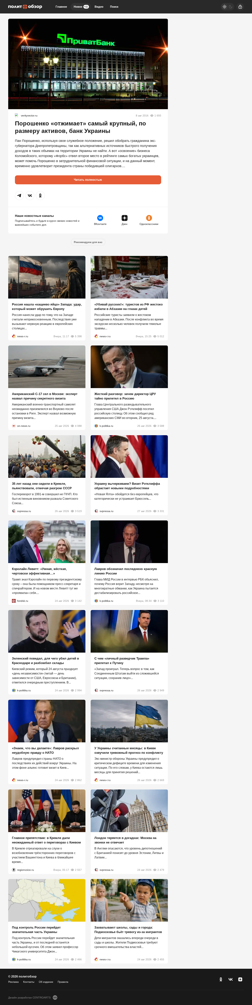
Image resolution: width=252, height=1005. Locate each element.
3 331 (160, 511)
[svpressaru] (13, 511)
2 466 (78, 959)
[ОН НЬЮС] (13, 425)
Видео (99, 6)
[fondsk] (13, 600)
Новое (81, 6)
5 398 (78, 336)
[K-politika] (96, 425)
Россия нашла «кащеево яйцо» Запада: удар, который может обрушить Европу (47, 306)
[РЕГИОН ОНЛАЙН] (13, 336)
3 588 (160, 425)
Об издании (46, 981)
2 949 (160, 690)
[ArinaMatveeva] (17, 115)
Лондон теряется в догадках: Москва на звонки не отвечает (125, 840)
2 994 (78, 690)
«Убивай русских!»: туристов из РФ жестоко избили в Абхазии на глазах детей (128, 306)
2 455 (160, 959)
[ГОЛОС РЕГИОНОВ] (13, 869)
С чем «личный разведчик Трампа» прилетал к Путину (121, 661)
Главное (61, 6)
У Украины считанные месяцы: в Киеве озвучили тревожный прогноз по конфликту (128, 750)
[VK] (230, 979)
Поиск (114, 6)
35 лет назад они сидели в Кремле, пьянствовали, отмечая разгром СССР (42, 486)
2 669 (160, 780)
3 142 (78, 600)
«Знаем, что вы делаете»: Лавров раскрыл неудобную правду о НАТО (45, 750)
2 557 (78, 869)
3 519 (78, 511)
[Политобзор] (25, 6)
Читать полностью (88, 179)
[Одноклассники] (221, 979)
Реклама (13, 981)
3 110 (161, 600)
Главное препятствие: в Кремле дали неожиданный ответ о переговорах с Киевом (46, 840)
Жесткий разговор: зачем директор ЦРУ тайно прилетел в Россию (125, 396)
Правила (63, 981)
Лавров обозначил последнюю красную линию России (125, 571)
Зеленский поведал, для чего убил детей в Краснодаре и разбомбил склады (45, 661)
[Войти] (240, 6)
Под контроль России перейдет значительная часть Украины (36, 930)
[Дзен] (240, 979)
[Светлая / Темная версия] (227, 6)
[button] (19, 195)
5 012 (160, 336)
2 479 (160, 869)
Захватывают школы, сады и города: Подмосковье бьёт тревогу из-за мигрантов (128, 930)
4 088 (78, 425)
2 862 (78, 780)
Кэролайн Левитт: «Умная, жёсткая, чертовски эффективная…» (39, 571)
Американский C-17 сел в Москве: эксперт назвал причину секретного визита (44, 396)
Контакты (28, 981)
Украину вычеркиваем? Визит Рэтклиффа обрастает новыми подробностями (127, 486)
